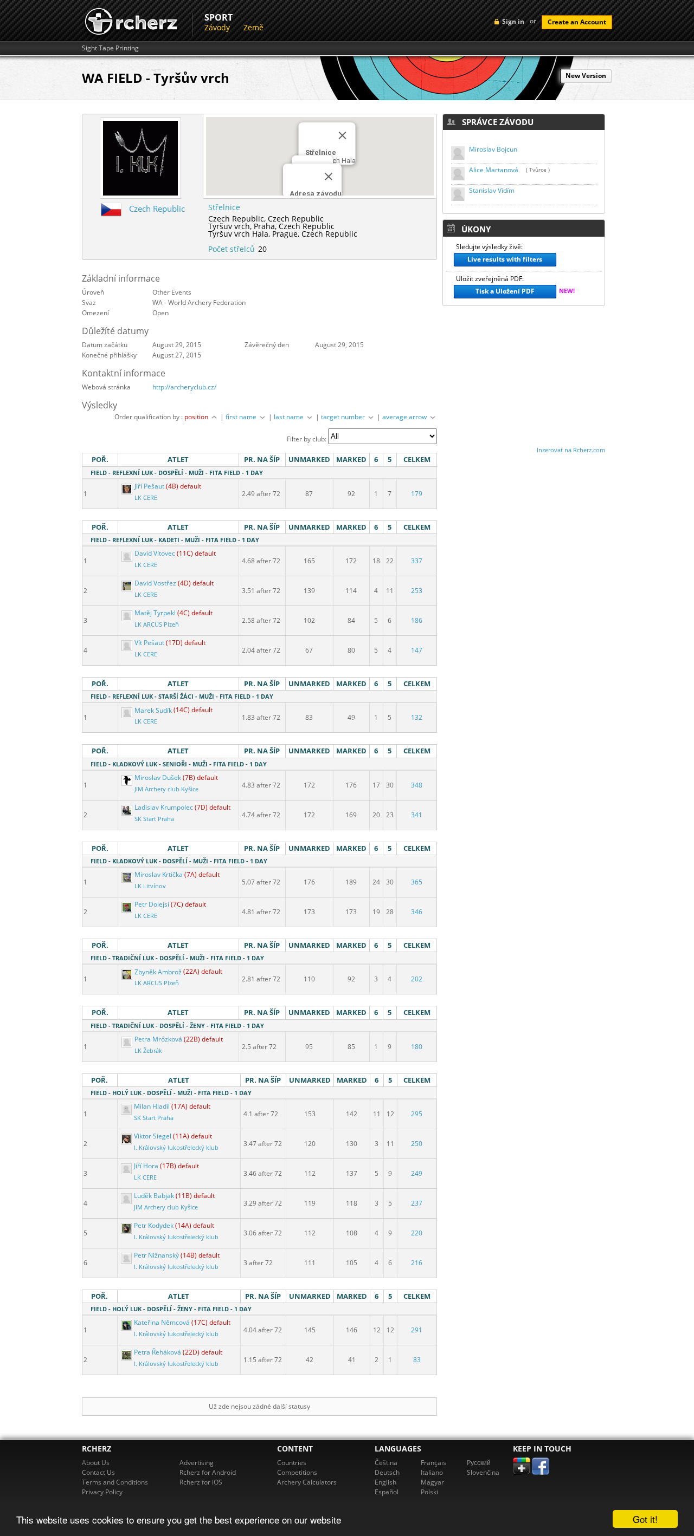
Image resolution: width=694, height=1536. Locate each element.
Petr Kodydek (153, 1225)
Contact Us (98, 1472)
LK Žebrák (148, 1051)
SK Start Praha (154, 819)
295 (416, 1113)
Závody (217, 27)
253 (416, 590)
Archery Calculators (307, 1482)
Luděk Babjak (154, 1195)
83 (417, 1359)
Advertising (196, 1462)
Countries (291, 1462)
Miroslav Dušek (158, 777)
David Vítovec (155, 553)
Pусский (479, 1462)
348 (416, 785)
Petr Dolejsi (152, 904)
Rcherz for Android (207, 1472)
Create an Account (577, 22)
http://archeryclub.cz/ (184, 387)
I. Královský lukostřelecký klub (176, 1147)
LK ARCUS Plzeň (156, 624)
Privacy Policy (102, 1491)
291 (416, 1330)
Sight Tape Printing (110, 48)
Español (387, 1491)
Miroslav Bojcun (493, 149)
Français (433, 1462)
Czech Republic (157, 208)
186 (416, 620)
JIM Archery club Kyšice (166, 789)
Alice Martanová (493, 169)
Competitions (297, 1472)
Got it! (645, 1519)
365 (416, 882)
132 (416, 717)
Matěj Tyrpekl (155, 612)
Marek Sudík (153, 710)
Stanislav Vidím (492, 190)
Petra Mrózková (158, 1039)
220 (416, 1233)
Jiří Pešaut (149, 486)
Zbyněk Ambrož (158, 972)
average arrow (405, 416)
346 (416, 911)
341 (416, 814)
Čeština (386, 1462)
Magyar (432, 1482)
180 (416, 1046)
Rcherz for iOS (200, 1482)
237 (416, 1203)
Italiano (432, 1472)
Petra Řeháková (157, 1352)
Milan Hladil (151, 1106)
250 (416, 1143)
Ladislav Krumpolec (164, 807)
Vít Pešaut (149, 642)
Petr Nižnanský (156, 1255)
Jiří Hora (146, 1165)
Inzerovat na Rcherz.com (571, 450)
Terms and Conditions (115, 1482)
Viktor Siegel (152, 1136)
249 (416, 1173)
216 (416, 1262)
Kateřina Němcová (161, 1322)
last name (289, 416)
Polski (429, 1491)
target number (344, 416)
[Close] (329, 177)
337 (416, 560)
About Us (96, 1462)
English (385, 1482)
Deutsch (387, 1472)
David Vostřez (155, 583)
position (197, 416)
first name (242, 416)
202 (416, 979)
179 (416, 493)
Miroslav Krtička (158, 874)
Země (253, 27)
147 (416, 650)
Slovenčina (483, 1472)
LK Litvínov (150, 886)
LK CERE (145, 498)
